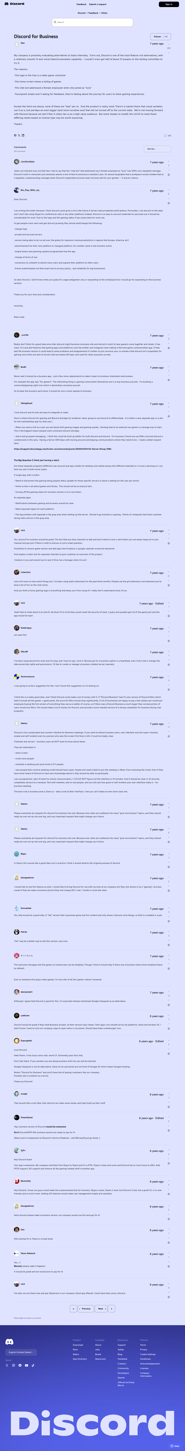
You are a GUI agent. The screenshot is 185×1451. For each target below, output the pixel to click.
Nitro (75, 1350)
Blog (120, 1354)
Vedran (24, 723)
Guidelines (145, 1359)
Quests (121, 1378)
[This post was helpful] (168, 44)
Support (122, 1345)
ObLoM (24, 652)
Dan (23, 1230)
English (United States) (20, 1352)
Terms (143, 1345)
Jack (23, 530)
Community (123, 1368)
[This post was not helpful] (168, 52)
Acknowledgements (150, 1364)
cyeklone (25, 1016)
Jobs (97, 1350)
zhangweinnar (27, 878)
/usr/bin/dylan (28, 162)
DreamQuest (27, 1118)
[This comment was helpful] (168, 161)
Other (104, 13)
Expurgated (26, 1041)
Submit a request (97, 4)
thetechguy (26, 628)
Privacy (143, 1350)
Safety (121, 1350)
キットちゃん (27, 956)
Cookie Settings (148, 1354)
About (98, 1345)
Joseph (24, 1094)
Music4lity (26, 1181)
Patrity (24, 932)
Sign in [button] (168, 4)
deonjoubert (26, 992)
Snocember (26, 908)
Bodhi (23, 367)
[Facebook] (15, 135)
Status (76, 1354)
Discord (81, 13)
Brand (98, 1354)
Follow (157, 37)
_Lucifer (25, 335)
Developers (123, 1373)
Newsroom (100, 1359)
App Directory (80, 1359)
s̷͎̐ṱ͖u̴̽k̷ (23, 1150)
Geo (23, 43)
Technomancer (28, 677)
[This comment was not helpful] (168, 170)
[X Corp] (19, 135)
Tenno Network (28, 1253)
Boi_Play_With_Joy (30, 190)
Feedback (81, 4)
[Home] (14, 5)
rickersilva (25, 572)
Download (78, 1345)
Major (23, 854)
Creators (122, 1364)
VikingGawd (26, 403)
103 (169, 136)
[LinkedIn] (23, 135)
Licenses (144, 1368)
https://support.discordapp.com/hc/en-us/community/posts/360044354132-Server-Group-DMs (62, 449)
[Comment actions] (168, 174)
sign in (22, 1318)
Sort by (151, 149)
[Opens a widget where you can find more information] (174, 1446)
